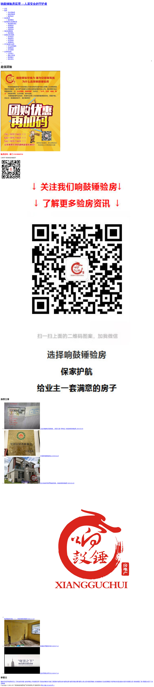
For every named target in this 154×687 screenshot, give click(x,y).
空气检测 (11, 49)
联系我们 (11, 57)
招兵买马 (11, 59)
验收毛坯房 (4, 681)
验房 (5, 10)
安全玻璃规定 (106, 681)
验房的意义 (11, 681)
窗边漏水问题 (121, 681)
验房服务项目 (12, 23)
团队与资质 (11, 55)
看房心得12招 (82, 681)
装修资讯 (11, 38)
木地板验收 (98, 681)
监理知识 (11, 36)
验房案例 (11, 20)
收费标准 (11, 25)
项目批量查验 (8, 31)
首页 (5, 8)
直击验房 (7, 18)
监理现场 (11, 40)
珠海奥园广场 (138, 681)
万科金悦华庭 (20, 681)
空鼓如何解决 (44, 681)
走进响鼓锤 (7, 51)
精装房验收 (90, 681)
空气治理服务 (12, 46)
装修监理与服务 (9, 34)
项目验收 (11, 33)
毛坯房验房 (11, 12)
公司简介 (11, 53)
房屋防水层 (146, 681)
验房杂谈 (60, 681)
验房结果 (66, 681)
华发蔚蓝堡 (35, 681)
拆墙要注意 (129, 681)
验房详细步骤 (74, 681)
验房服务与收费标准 (10, 21)
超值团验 (11, 27)
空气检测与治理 (9, 44)
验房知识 (11, 16)
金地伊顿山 (28, 681)
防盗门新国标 (52, 681)
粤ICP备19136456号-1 (47, 685)
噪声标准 (114, 681)
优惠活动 (11, 29)
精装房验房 (11, 14)
